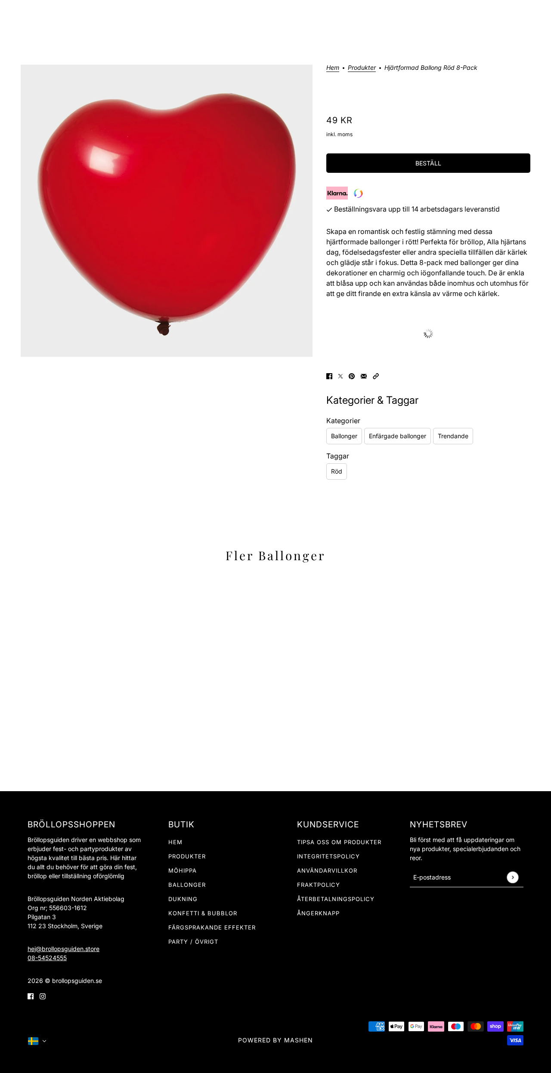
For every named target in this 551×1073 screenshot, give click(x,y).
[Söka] (500, 17)
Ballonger (344, 436)
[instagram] (42, 995)
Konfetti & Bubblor (202, 913)
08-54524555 (47, 957)
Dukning (183, 898)
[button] (375, 375)
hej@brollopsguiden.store (63, 948)
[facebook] (30, 995)
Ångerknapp (318, 913)
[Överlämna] (512, 877)
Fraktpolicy (318, 884)
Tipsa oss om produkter (339, 842)
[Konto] (516, 17)
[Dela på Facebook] (329, 375)
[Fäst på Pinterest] (351, 375)
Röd (336, 471)
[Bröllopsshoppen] (275, 16)
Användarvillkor (327, 870)
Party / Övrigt (193, 941)
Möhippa (182, 870)
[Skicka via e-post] (363, 375)
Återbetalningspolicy (336, 898)
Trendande (453, 436)
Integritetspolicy (328, 856)
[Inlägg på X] (340, 375)
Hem (332, 68)
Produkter (187, 856)
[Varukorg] (532, 17)
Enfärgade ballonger (397, 436)
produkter (362, 68)
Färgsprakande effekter (212, 927)
